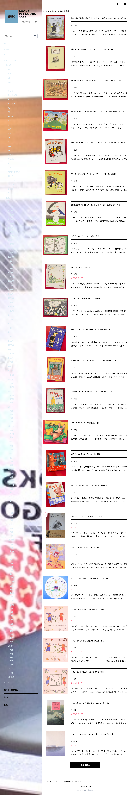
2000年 (11, 379)
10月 (12, 277)
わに (10, 82)
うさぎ (10, 91)
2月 (11, 265)
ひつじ (10, 189)
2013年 (11, 582)
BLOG (7, 55)
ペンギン (11, 103)
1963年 (11, 202)
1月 (11, 261)
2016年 (11, 646)
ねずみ (10, 146)
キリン (10, 99)
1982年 (11, 294)
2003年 (11, 426)
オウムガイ (12, 180)
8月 (11, 285)
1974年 (11, 240)
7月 (11, 268)
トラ (9, 163)
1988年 (11, 332)
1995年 (11, 345)
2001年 (11, 391)
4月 (11, 415)
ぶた (10, 129)
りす (9, 74)
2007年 (11, 485)
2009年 (11, 509)
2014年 (11, 601)
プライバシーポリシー (52, 781)
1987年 (11, 324)
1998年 (11, 366)
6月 (11, 403)
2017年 (11, 668)
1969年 (11, 228)
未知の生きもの (14, 172)
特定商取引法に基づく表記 (73, 781)
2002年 (11, 407)
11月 (12, 328)
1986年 (11, 315)
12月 (12, 215)
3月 (11, 411)
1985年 (11, 307)
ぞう (9, 150)
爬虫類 (11, 176)
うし (9, 193)
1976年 (11, 257)
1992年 (11, 341)
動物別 (55, 11)
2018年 (11, 677)
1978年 (11, 272)
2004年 (11, 441)
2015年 (11, 620)
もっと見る (85, 765)
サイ (9, 142)
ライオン (11, 159)
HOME (46, 11)
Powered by (82, 790)
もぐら (10, 116)
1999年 (11, 371)
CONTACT (9, 683)
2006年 (11, 469)
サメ (9, 133)
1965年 (11, 211)
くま (9, 121)
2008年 (11, 497)
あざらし (11, 185)
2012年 (11, 555)
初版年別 (9, 198)
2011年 (11, 540)
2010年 (11, 524)
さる (9, 167)
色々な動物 (12, 95)
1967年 (11, 219)
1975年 (11, 248)
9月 (11, 302)
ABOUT (8, 49)
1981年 (11, 290)
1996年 (11, 349)
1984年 (11, 298)
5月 (11, 206)
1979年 (11, 281)
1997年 (11, 358)
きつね (10, 155)
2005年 (11, 453)
